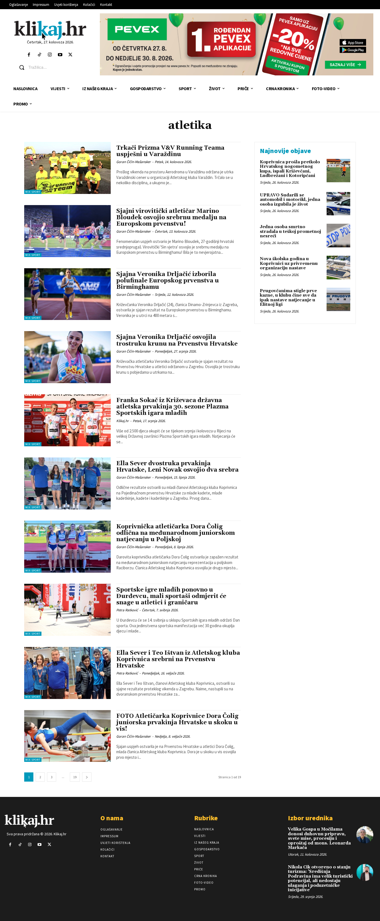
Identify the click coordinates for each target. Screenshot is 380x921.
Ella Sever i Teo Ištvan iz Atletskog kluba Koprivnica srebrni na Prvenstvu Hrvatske (178, 659)
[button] (54, 67)
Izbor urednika (310, 818)
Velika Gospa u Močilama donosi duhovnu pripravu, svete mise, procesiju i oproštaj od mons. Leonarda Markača (319, 838)
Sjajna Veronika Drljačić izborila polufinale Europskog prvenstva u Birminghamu (167, 281)
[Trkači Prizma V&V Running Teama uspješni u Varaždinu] (67, 168)
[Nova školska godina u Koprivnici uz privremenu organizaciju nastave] (338, 267)
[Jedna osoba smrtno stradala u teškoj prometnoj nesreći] (338, 235)
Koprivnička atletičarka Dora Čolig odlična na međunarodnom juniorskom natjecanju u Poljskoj (175, 533)
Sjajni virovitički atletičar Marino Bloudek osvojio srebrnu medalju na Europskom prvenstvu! (171, 218)
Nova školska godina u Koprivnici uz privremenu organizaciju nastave (289, 263)
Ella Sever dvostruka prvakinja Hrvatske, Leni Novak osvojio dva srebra (177, 467)
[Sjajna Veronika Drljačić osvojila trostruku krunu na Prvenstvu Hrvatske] (67, 357)
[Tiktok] (39, 55)
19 (75, 777)
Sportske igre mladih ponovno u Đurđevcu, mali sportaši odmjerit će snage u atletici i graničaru (171, 596)
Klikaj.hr (122, 420)
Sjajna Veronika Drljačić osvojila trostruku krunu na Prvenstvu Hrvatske (177, 340)
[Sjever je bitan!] (50, 30)
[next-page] (87, 777)
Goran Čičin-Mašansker (133, 161)
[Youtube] (60, 55)
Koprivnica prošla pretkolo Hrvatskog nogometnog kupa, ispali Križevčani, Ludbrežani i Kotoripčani (290, 169)
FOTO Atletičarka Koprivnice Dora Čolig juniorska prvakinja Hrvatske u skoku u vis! (177, 723)
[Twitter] (70, 55)
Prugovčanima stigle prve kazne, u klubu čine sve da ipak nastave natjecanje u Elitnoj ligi (288, 297)
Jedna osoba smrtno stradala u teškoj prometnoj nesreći (290, 231)
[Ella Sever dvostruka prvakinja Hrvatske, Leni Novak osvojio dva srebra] (67, 483)
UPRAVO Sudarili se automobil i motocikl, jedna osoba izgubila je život (290, 200)
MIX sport (32, 192)
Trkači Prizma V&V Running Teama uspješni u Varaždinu (170, 151)
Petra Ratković (127, 610)
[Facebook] (29, 55)
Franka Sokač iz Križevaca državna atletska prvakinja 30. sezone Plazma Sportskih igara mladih (172, 407)
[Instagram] (49, 55)
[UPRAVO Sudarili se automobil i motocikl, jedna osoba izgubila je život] (338, 204)
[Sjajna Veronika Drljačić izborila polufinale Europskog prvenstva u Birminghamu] (67, 294)
